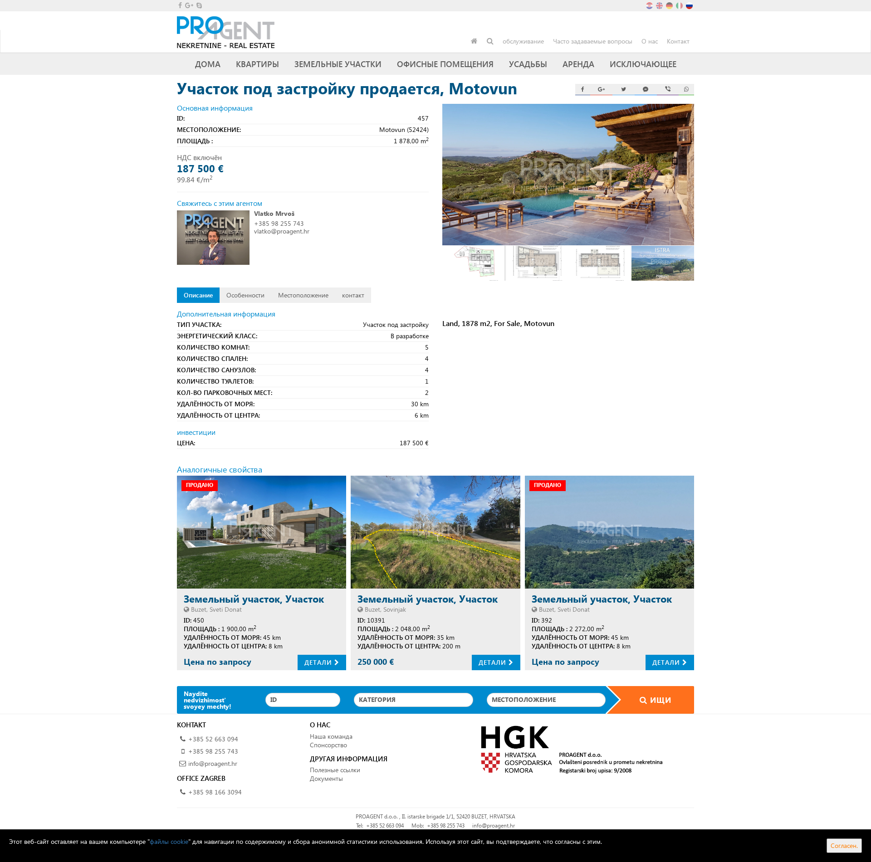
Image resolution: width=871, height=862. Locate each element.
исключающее (643, 63)
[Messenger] (646, 89)
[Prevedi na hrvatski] (650, 4)
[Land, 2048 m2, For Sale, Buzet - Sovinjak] (435, 532)
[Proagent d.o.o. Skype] (198, 5)
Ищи (659, 700)
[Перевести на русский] (690, 4)
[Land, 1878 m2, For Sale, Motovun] (568, 174)
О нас (649, 41)
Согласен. (844, 845)
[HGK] (568, 749)
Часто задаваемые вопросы (592, 41)
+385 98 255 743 (279, 223)
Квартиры (257, 63)
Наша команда (331, 736)
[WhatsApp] (686, 89)
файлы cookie (169, 841)
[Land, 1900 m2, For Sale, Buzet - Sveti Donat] (261, 532)
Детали (319, 662)
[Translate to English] (660, 4)
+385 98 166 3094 (215, 792)
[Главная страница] (474, 41)
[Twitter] (623, 89)
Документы (326, 778)
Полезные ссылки (335, 769)
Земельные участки (338, 63)
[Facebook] (583, 89)
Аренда (578, 63)
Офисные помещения (445, 63)
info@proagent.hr (212, 763)
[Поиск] (490, 41)
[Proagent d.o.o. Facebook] (179, 5)
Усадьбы (528, 63)
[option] (473, 263)
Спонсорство (328, 744)
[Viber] (668, 89)
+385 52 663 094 (213, 739)
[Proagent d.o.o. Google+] (188, 5)
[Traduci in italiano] (680, 4)
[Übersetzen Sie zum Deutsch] (670, 4)
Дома (207, 63)
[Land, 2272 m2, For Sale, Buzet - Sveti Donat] (609, 532)
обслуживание (523, 41)
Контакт (678, 41)
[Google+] (601, 89)
